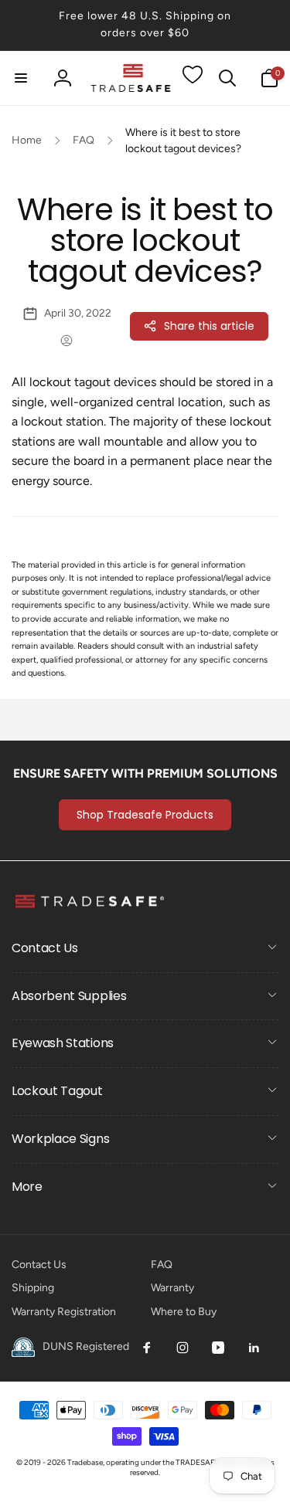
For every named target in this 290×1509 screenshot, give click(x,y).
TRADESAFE (197, 1462)
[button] (21, 78)
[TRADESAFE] (89, 907)
